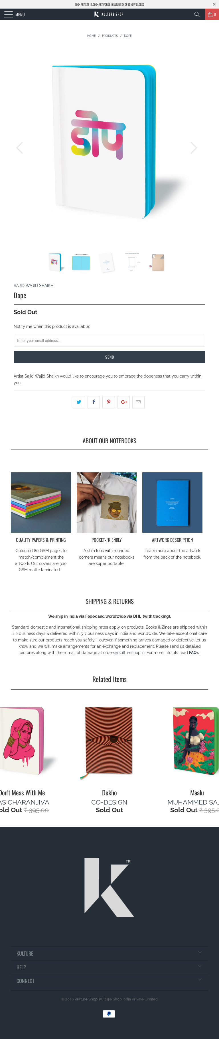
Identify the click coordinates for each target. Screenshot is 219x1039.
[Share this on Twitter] (79, 402)
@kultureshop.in (130, 652)
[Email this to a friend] (138, 402)
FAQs (194, 652)
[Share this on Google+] (123, 402)
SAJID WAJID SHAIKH (33, 285)
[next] (192, 148)
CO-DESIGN (109, 802)
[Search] (199, 14)
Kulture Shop (86, 999)
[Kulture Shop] (109, 14)
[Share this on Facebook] (94, 402)
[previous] (21, 148)
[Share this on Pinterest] (108, 402)
